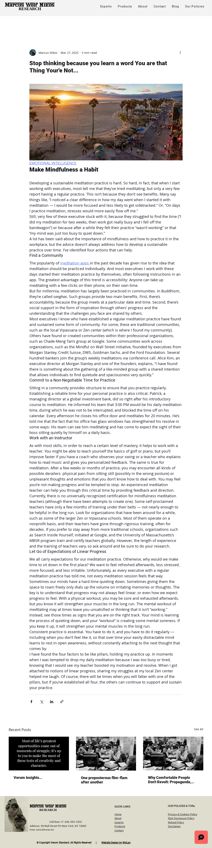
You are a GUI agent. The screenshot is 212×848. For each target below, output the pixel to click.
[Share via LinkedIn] (52, 702)
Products (119, 826)
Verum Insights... (28, 777)
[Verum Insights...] (39, 753)
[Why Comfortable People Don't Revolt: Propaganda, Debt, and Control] (173, 753)
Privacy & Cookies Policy (182, 814)
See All (198, 729)
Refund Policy (176, 822)
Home (118, 814)
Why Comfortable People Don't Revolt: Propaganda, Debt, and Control (169, 779)
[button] (194, 6)
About (117, 818)
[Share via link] (62, 702)
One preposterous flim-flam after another (104, 780)
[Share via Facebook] (31, 702)
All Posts (15, 24)
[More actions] (180, 52)
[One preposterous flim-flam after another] (106, 754)
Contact (119, 830)
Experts (119, 822)
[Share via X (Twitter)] (41, 702)
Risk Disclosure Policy (181, 818)
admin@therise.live (45, 830)
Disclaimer (174, 826)
